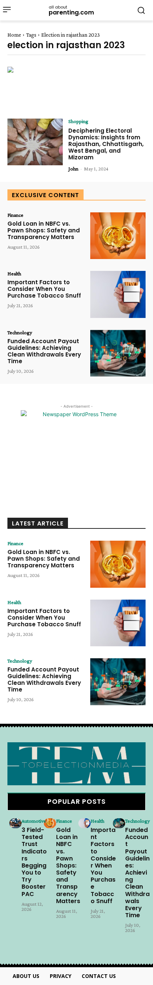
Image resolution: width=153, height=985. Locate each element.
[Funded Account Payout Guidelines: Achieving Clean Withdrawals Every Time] (118, 353)
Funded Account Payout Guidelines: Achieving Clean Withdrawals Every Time (44, 351)
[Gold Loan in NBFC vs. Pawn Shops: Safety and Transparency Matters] (118, 235)
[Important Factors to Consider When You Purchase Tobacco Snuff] (118, 294)
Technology (19, 332)
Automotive (34, 820)
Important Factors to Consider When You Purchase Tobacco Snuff (44, 288)
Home (14, 35)
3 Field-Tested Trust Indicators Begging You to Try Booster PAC (34, 862)
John (73, 169)
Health (14, 273)
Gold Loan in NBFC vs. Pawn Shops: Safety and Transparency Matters (43, 230)
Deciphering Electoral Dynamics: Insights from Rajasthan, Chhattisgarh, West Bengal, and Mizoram (106, 144)
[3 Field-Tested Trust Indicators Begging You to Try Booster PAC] (15, 823)
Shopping (78, 121)
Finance (15, 215)
